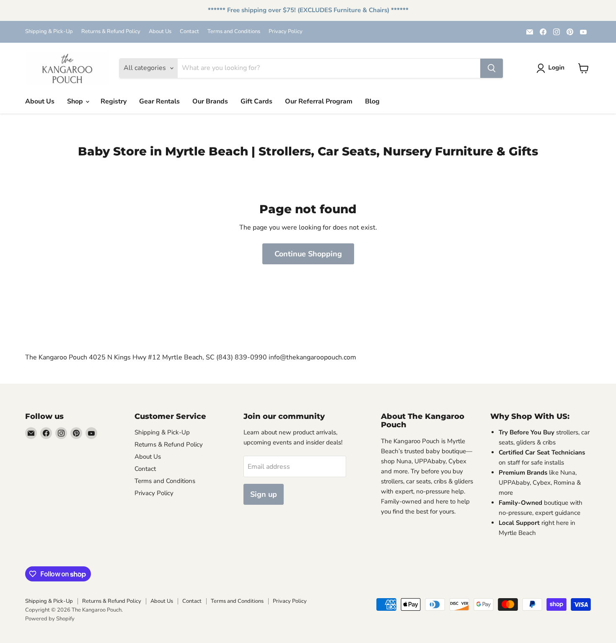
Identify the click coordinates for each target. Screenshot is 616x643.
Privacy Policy (286, 31)
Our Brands (210, 101)
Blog (372, 101)
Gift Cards (256, 101)
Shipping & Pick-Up (49, 31)
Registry (114, 101)
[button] (552, 68)
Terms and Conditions (233, 31)
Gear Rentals (159, 101)
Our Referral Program (318, 101)
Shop (76, 101)
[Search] (491, 68)
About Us (160, 31)
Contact (189, 31)
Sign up (263, 494)
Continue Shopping (308, 254)
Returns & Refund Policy (110, 31)
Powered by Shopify (50, 618)
